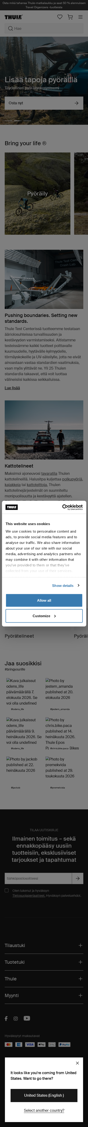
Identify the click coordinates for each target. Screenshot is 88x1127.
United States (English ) (44, 1095)
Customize (41, 616)
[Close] (77, 1063)
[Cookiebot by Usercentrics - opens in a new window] (63, 507)
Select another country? (44, 1110)
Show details (62, 585)
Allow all (44, 600)
